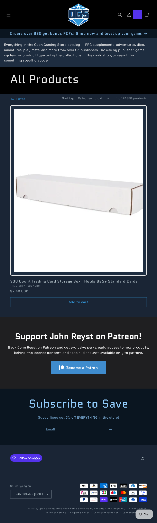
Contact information (106, 512)
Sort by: (68, 98)
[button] (8, 14)
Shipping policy (80, 512)
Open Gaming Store (50, 508)
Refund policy (116, 508)
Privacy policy (138, 508)
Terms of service (56, 512)
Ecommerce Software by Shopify (83, 508)
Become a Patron (82, 367)
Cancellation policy (135, 512)
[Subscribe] (110, 429)
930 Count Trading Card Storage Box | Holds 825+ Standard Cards (74, 281)
